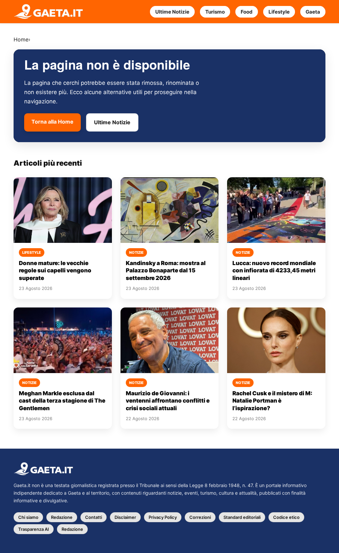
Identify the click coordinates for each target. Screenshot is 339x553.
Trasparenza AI (33, 529)
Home (21, 39)
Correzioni (200, 517)
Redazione (62, 517)
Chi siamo (28, 517)
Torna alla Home (52, 121)
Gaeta (313, 12)
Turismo (215, 12)
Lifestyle (279, 12)
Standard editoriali (242, 517)
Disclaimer (125, 517)
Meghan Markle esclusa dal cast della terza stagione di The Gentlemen (62, 401)
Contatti (93, 517)
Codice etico (286, 517)
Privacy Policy (163, 517)
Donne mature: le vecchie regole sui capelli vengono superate (55, 270)
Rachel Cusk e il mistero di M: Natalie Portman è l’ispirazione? (272, 401)
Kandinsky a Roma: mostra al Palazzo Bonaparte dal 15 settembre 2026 (166, 270)
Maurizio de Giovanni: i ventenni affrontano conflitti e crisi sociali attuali (168, 401)
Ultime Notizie (172, 12)
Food (247, 12)
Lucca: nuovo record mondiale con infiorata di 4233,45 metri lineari (274, 270)
